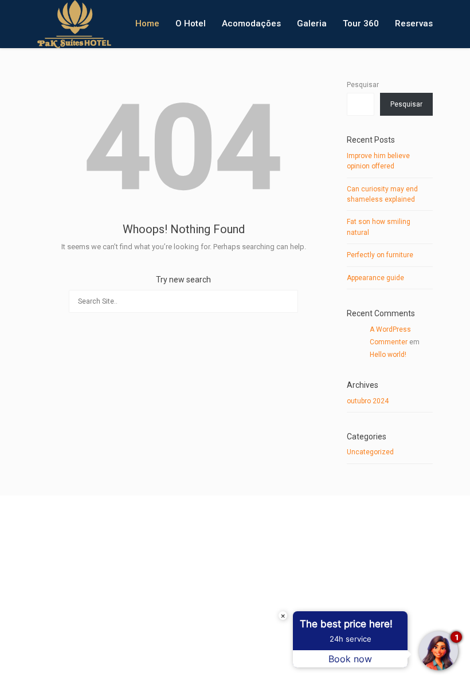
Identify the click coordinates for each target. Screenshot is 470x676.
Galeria (312, 23)
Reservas (414, 23)
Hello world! (388, 355)
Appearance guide (375, 278)
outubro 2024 (368, 401)
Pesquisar (363, 85)
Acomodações (251, 23)
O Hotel (190, 23)
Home (147, 23)
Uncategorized (370, 452)
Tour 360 (361, 23)
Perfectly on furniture (380, 255)
